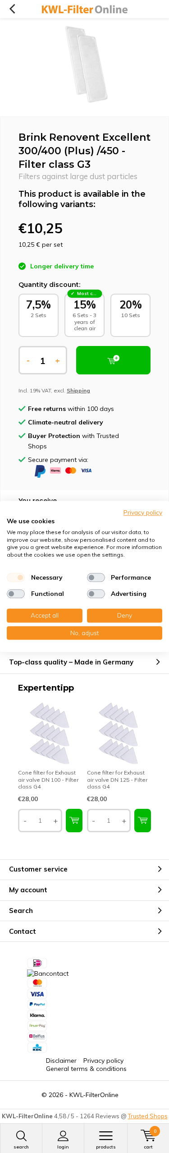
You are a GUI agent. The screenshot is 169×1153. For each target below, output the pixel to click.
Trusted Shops (148, 1116)
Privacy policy (103, 1060)
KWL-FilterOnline (94, 1095)
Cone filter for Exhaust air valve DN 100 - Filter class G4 (48, 779)
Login (63, 1147)
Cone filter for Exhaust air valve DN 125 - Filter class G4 (117, 779)
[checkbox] (16, 577)
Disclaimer (61, 1060)
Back (12, 9)
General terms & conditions (86, 1069)
